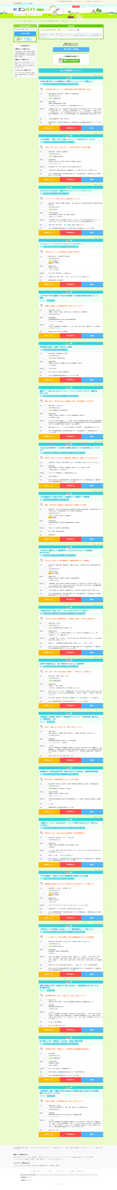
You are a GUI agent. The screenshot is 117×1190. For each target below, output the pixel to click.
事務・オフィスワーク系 (20, 62)
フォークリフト (65, 1157)
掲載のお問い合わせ (81, 1171)
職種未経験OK (82, 35)
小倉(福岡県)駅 (18, 51)
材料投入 (33, 1159)
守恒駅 (27, 53)
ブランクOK (17, 72)
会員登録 (76, 6)
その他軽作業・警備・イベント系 (79, 1157)
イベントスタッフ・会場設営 (22, 1159)
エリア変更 (47, 9)
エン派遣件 (17, 3)
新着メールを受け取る (71, 60)
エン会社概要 (71, 1171)
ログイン (83, 6)
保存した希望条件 (36, 14)
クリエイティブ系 (23, 63)
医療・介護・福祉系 (27, 65)
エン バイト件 (28, 3)
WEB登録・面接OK (54, 1165)
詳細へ (92, 128)
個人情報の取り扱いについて (37, 1171)
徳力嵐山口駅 (22, 54)
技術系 (19, 65)
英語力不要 (34, 1165)
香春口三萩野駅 (31, 51)
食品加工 (91, 1157)
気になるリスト (21, 14)
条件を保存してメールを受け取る (27, 39)
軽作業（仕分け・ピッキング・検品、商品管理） (88, 34)
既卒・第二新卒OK (26, 72)
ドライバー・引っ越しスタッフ (55, 1159)
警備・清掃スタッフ (41, 1159)
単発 (71, 35)
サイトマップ (101, 6)
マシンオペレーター (53, 35)
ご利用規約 (49, 1171)
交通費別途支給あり (22, 74)
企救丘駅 (21, 56)
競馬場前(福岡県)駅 (20, 53)
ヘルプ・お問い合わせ (92, 6)
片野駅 (24, 51)
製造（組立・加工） (44, 1157)
